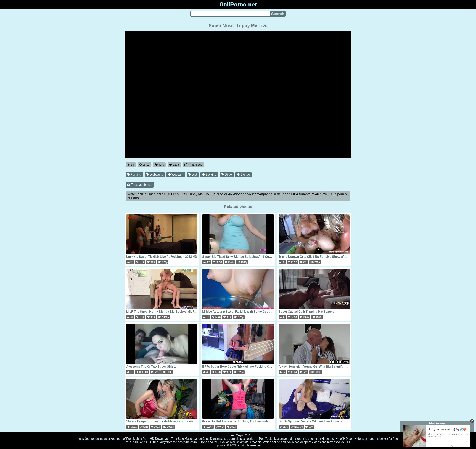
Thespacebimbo (141, 184)
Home (229, 435)
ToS (248, 435)
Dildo (228, 174)
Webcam (177, 174)
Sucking (210, 174)
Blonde (245, 174)
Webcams (156, 174)
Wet (194, 174)
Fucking (135, 174)
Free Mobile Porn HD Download (147, 438)
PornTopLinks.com (271, 438)
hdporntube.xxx (378, 438)
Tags (239, 435)
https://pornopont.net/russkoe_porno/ (102, 438)
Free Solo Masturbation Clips (190, 438)
